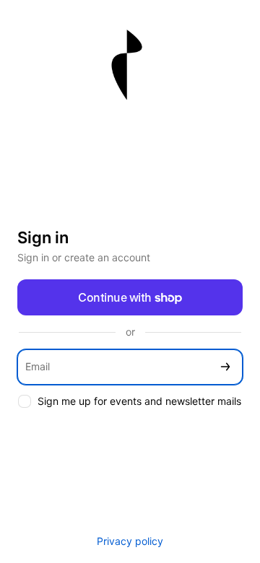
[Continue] (225, 367)
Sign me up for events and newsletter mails (139, 401)
